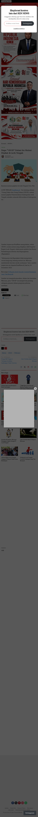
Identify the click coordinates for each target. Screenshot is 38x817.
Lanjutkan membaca (19, 28)
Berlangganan (27, 23)
